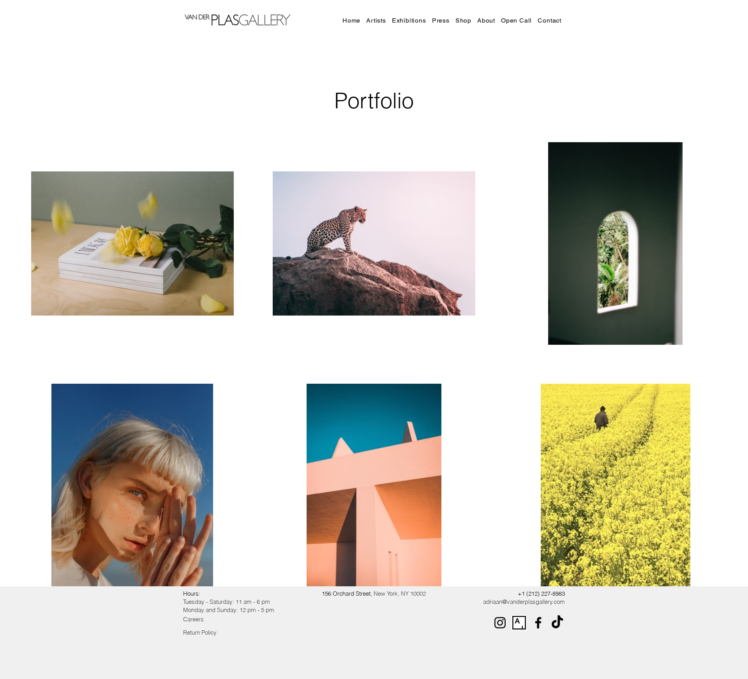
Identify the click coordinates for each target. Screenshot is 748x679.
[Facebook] (538, 622)
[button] (411, 20)
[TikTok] (557, 622)
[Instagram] (500, 622)
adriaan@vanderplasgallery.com (524, 601)
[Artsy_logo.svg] (519, 622)
